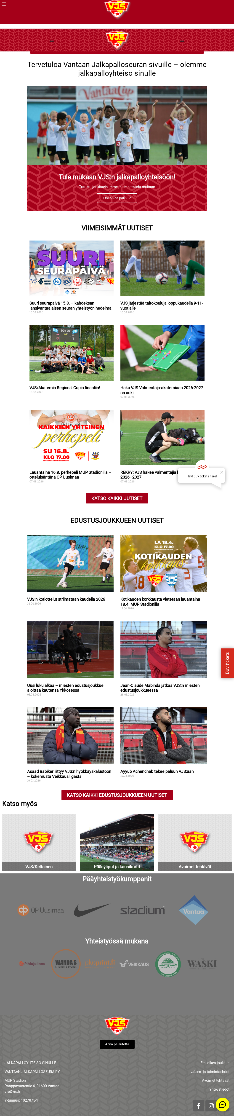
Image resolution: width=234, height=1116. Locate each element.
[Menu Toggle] (51, 40)
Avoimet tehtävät (215, 1080)
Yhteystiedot (219, 1089)
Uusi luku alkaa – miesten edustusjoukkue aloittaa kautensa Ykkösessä (65, 688)
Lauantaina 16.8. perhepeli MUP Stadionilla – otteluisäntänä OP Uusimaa (70, 475)
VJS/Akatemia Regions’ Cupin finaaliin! (64, 387)
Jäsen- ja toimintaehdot (210, 1072)
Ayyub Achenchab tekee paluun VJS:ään (157, 771)
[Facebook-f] (198, 1105)
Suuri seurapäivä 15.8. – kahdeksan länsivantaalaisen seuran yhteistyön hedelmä (70, 305)
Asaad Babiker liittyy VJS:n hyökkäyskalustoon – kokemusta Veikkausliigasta (69, 774)
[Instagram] (211, 1105)
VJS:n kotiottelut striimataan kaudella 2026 (66, 599)
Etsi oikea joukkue (117, 198)
